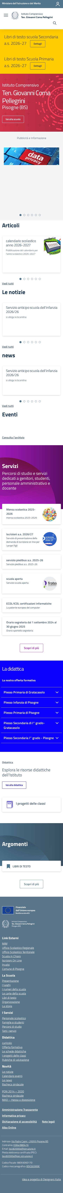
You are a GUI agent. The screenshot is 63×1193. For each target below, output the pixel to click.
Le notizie (7, 1072)
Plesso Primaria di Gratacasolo (24, 692)
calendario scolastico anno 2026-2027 (21, 243)
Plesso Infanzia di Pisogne (21, 702)
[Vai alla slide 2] (24, 215)
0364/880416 (21, 1145)
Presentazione (10, 981)
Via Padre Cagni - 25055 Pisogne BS (29, 1141)
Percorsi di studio (12, 1026)
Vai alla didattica (14, 785)
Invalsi (6, 965)
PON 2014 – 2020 (13, 1091)
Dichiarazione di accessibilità (19, 1121)
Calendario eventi (12, 1076)
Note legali (48, 1121)
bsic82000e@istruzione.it (22, 1149)
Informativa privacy (14, 1115)
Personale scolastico (14, 1018)
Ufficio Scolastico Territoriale (18, 952)
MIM (4, 943)
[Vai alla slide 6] (40, 215)
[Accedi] (58, 4)
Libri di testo (9, 998)
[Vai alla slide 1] (20, 215)
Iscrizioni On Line (12, 960)
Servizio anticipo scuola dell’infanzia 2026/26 (31, 309)
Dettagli (38, 43)
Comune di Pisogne (13, 969)
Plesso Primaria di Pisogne (21, 712)
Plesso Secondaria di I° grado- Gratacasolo (24, 725)
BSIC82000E (33, 1166)
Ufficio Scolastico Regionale (18, 948)
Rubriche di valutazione (15, 1060)
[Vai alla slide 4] (32, 215)
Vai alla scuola (13, 119)
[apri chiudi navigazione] (6, 16)
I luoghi (6, 985)
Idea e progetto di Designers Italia (41, 1179)
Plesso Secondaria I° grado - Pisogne (29, 738)
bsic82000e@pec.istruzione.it (17, 1156)
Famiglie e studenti (13, 1022)
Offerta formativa (12, 1047)
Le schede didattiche (14, 1051)
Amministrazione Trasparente (20, 1110)
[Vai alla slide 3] (28, 215)
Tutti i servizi (9, 1031)
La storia (7, 1006)
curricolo (7, 1043)
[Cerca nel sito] (54, 23)
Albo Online (9, 1127)
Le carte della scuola (14, 993)
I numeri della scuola (14, 989)
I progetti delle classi (14, 1055)
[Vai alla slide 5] (36, 215)
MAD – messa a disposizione (18, 1100)
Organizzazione (11, 1002)
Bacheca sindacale (13, 1084)
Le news (7, 1080)
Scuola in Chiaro (11, 956)
